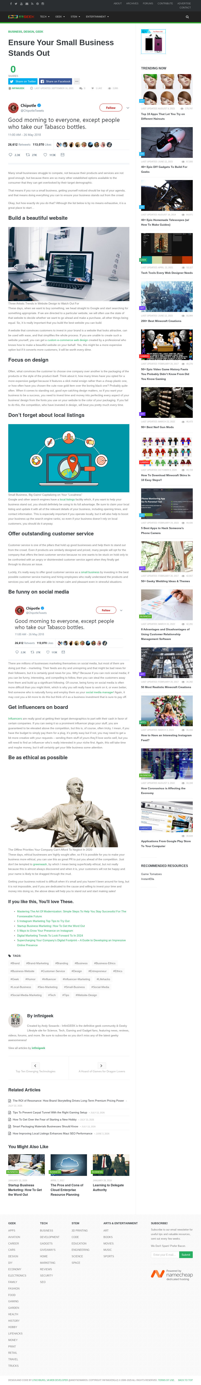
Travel (13, 1359)
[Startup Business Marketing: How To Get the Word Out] (26, 1165)
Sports (108, 1256)
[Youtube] (22, 3)
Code (75, 1237)
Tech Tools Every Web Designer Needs (167, 272)
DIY (10, 1262)
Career (13, 1243)
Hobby (12, 1327)
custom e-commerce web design (68, 340)
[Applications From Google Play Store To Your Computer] (167, 816)
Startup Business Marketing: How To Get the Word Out (51, 925)
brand (16, 963)
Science (77, 1256)
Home (44, 1256)
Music (107, 1249)
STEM (74, 16)
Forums (148, 3)
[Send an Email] (27, 3)
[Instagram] (43, 3)
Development (49, 1237)
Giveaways (48, 1249)
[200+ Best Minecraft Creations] (167, 296)
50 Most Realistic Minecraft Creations (166, 687)
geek (15, 979)
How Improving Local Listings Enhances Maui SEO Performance (52, 1133)
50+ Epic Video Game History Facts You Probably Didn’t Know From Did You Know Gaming (165, 374)
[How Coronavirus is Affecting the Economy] (167, 763)
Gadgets (46, 1243)
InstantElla (147, 878)
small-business (75, 987)
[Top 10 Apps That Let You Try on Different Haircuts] (167, 89)
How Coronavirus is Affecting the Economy (163, 791)
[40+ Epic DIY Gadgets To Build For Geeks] (167, 142)
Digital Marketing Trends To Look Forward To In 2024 (50, 935)
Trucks (13, 1365)
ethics (118, 971)
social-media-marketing (27, 995)
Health (13, 1314)
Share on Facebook (58, 81)
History (14, 1320)
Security (46, 1275)
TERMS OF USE (166, 1380)
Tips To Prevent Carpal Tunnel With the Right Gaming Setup (49, 1112)
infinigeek (17, 88)
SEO (43, 1282)
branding (62, 963)
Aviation (14, 1237)
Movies (108, 1243)
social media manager (99, 692)
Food (12, 1295)
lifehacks (104, 979)
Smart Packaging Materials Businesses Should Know (45, 1126)
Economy (14, 1269)
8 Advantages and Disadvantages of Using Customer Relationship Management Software (165, 634)
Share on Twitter (26, 81)
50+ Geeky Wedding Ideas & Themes (165, 581)
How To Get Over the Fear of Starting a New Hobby (44, 1119)
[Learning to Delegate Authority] (111, 1165)
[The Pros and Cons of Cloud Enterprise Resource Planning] (69, 1165)
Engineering (81, 1249)
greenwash (40, 864)
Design (29, 31)
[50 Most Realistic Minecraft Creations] (167, 662)
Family (12, 1282)
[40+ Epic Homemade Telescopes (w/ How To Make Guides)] (167, 195)
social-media (101, 987)
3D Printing (80, 1230)
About (118, 3)
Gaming (13, 1301)
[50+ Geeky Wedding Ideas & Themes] (167, 556)
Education (79, 1243)
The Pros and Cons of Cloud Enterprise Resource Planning (67, 1190)
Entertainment (96, 16)
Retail (12, 1352)
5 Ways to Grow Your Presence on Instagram (45, 930)
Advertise (184, 3)
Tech (43, 16)
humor (31, 979)
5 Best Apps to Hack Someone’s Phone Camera (162, 531)
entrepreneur (98, 971)
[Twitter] (16, 3)
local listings (67, 499)
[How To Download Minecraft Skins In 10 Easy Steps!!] (167, 450)
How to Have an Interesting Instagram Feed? (166, 738)
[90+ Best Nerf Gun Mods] (167, 402)
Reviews (46, 1269)
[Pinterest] (38, 3)
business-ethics (105, 963)
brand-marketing (38, 963)
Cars (11, 1249)
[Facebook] (11, 3)
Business (15, 31)
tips (66, 995)
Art (106, 1230)
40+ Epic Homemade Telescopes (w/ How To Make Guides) (165, 222)
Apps (11, 1230)
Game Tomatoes (151, 874)
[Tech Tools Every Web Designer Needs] (167, 248)
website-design (87, 995)
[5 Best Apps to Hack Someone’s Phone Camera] (167, 503)
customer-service (54, 971)
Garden (13, 1307)
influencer (50, 979)
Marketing (47, 1262)
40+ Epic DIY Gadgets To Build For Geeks (164, 169)
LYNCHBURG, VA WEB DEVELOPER (50, 1380)
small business (90, 572)
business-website (23, 971)
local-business (21, 987)
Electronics (17, 1275)
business (82, 963)
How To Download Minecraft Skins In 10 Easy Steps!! (165, 478)
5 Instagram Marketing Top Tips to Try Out (43, 921)
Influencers (15, 718)
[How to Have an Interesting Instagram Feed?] (167, 711)
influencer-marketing (77, 979)
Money (13, 1340)
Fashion (13, 1288)
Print (12, 1346)
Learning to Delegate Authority (108, 1187)
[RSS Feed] (32, 3)
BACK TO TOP (185, 1380)
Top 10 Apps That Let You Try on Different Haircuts (163, 116)
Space (76, 1262)
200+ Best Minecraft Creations (161, 321)
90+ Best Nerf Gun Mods (157, 427)
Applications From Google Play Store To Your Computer (166, 844)
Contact (185, 7)
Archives (132, 3)
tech (53, 995)
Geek (58, 16)
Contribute (165, 3)
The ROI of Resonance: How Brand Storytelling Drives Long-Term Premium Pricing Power (68, 1100)
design (77, 971)
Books (108, 1237)
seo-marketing (48, 987)
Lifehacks (15, 1333)
